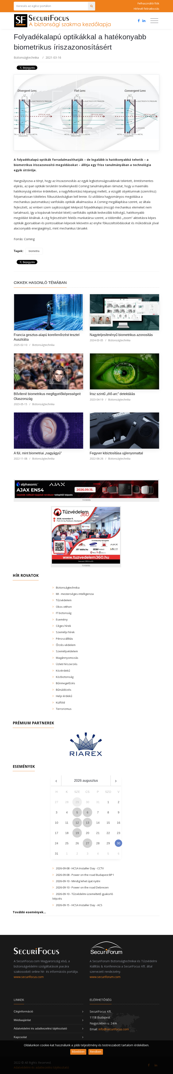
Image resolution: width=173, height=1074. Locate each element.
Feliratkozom (41, 549)
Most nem (131, 549)
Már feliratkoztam (88, 549)
